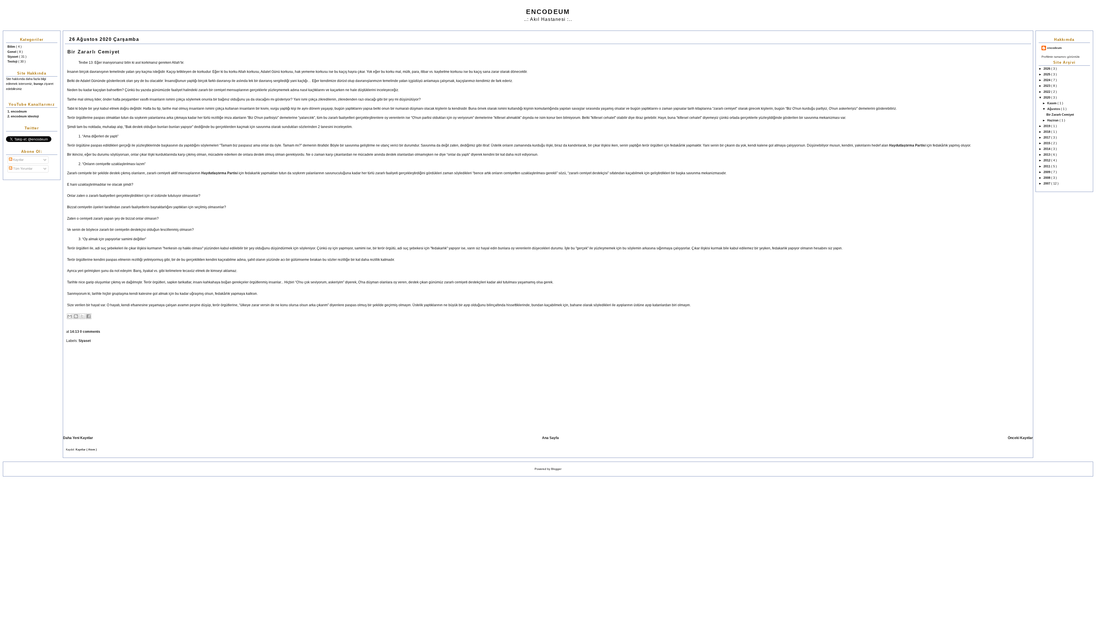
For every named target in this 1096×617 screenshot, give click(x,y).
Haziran (1053, 120)
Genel (12, 51)
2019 (1047, 126)
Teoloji (12, 61)
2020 (1047, 97)
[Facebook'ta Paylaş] (88, 316)
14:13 (75, 332)
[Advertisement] (111, 390)
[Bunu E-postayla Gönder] (69, 316)
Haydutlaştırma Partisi (907, 145)
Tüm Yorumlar (22, 168)
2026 (1047, 68)
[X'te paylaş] (82, 316)
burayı (39, 83)
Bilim (11, 46)
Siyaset (13, 56)
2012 (1047, 160)
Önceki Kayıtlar (1020, 438)
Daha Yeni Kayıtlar (78, 438)
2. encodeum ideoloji (23, 116)
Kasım (1052, 103)
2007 (1047, 183)
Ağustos (1054, 109)
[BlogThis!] (76, 316)
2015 (1047, 143)
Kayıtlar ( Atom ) (86, 449)
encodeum (1054, 47)
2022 (1047, 91)
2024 (1047, 80)
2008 (1047, 177)
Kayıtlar (18, 159)
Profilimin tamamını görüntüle (1060, 56)
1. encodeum (17, 111)
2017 (1047, 137)
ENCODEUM (548, 11)
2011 (1047, 166)
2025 (1047, 74)
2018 (1047, 131)
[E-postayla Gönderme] (101, 332)
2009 (1047, 172)
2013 (1047, 154)
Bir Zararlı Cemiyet (1060, 114)
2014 (1047, 149)
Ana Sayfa (550, 438)
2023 (1047, 85)
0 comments (90, 332)
